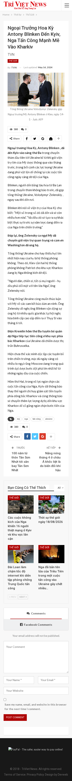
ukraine (48, 419)
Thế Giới (13, 61)
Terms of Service (15, 774)
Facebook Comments (38, 624)
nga (26, 419)
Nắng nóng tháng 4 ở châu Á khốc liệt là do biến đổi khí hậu (50, 461)
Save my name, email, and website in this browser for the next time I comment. (36, 707)
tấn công (37, 419)
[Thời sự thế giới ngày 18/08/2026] (51, 504)
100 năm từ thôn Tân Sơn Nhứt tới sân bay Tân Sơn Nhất (21, 461)
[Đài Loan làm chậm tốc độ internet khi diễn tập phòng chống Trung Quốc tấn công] (21, 554)
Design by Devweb (56, 774)
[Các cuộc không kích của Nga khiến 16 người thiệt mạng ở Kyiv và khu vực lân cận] (21, 504)
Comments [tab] (38, 613)
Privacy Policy (35, 774)
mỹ (18, 419)
